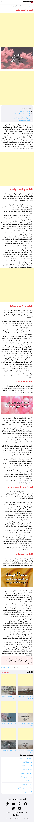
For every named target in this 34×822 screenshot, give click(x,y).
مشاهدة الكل (5, 672)
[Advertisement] (17, 30)
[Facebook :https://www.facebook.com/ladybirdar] (26, 805)
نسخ (13, 209)
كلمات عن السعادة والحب (22, 111)
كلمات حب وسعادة (24, 120)
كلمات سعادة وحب (24, 116)
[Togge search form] (2, 1)
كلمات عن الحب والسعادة (22, 113)
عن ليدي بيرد (22, 812)
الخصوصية (10, 812)
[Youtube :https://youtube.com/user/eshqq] (13, 805)
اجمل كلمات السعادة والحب (22, 118)
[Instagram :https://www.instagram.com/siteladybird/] (19, 805)
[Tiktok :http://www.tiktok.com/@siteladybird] (7, 805)
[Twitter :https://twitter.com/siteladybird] (13, 810)
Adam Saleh (5, 667)
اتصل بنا (16, 815)
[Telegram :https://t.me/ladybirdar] (19, 810)
